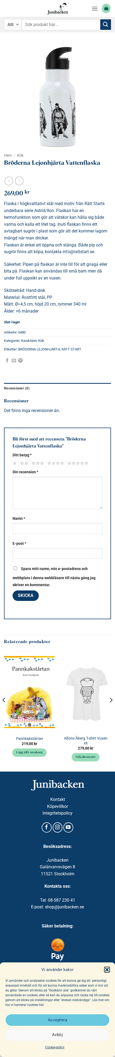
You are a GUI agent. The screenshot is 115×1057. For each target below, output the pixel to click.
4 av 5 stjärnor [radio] (54, 463)
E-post (19, 543)
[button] (107, 969)
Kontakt (57, 799)
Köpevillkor (57, 806)
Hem (8, 155)
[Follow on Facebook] (47, 827)
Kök (20, 155)
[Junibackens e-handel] (57, 8)
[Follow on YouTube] (68, 827)
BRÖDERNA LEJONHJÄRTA (39, 349)
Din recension (25, 472)
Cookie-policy (54, 1047)
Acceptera (57, 1019)
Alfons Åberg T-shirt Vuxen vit (86, 740)
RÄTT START (71, 349)
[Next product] (9, 181)
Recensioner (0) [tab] (17, 388)
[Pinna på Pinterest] (20, 360)
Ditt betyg (22, 455)
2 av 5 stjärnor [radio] (23, 463)
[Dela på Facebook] (7, 360)
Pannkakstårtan (29, 738)
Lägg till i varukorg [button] (29, 752)
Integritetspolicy (57, 813)
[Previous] (4, 710)
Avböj (57, 1034)
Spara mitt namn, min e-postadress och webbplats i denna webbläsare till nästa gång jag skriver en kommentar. (54, 577)
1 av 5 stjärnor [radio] (14, 463)
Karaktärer (29, 341)
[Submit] (105, 24)
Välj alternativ (85, 757)
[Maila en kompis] (14, 360)
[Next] (111, 710)
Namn (19, 518)
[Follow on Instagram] (58, 827)
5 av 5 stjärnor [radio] (77, 463)
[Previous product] (19, 181)
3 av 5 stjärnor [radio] (37, 463)
